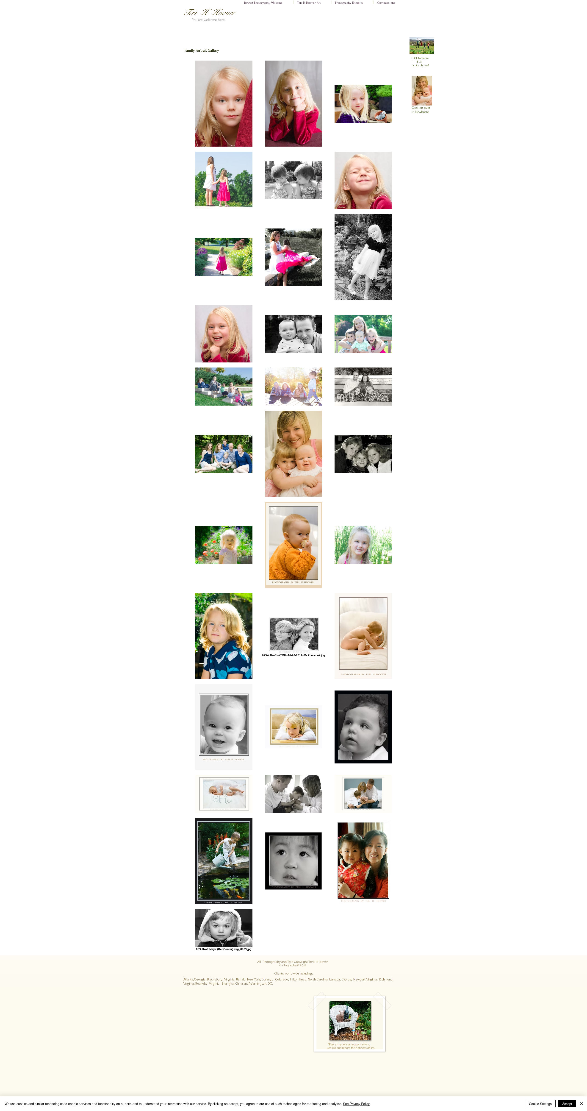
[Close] (581, 1103)
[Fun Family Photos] (421, 45)
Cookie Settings (540, 1103)
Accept (567, 1103)
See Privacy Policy (356, 1103)
